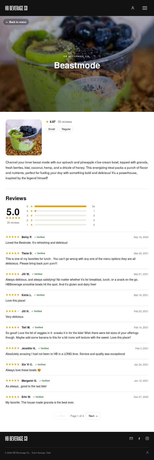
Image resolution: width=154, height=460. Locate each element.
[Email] (131, 438)
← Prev (61, 416)
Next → (93, 416)
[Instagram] (147, 438)
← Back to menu (16, 22)
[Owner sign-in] (132, 8)
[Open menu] (144, 8)
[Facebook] (139, 438)
